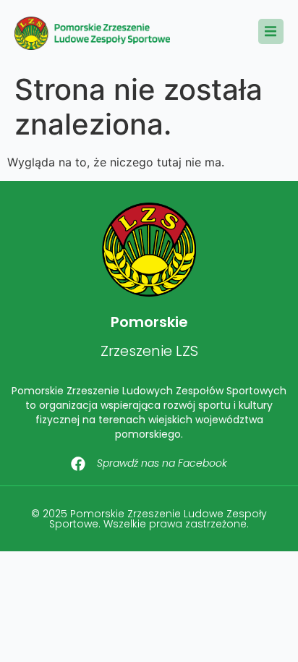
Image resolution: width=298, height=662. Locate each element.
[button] (271, 31)
